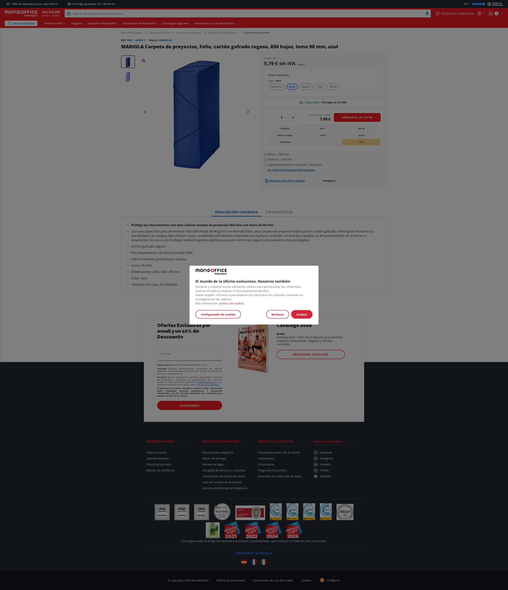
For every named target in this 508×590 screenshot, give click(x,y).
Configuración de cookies (218, 314)
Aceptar (301, 314)
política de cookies (231, 303)
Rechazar (277, 314)
